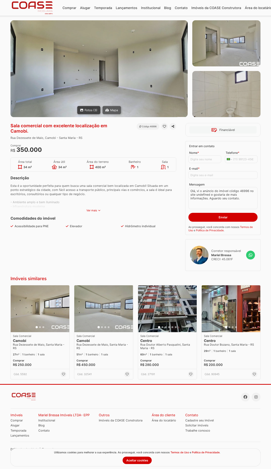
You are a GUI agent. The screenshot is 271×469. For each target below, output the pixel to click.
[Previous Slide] (14, 308)
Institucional (150, 8)
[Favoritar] (164, 126)
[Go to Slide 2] (40, 327)
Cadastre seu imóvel (199, 420)
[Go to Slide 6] (176, 327)
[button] (40, 308)
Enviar (223, 217)
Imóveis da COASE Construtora (216, 8)
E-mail (194, 168)
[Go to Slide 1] (37, 327)
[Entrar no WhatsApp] (250, 255)
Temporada (103, 8)
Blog (167, 8)
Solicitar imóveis (196, 425)
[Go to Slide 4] (109, 327)
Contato (181, 8)
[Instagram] (256, 397)
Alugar (85, 8)
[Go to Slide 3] (43, 327)
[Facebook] (245, 397)
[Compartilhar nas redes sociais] (173, 126)
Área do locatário (164, 420)
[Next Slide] (65, 308)
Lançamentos (126, 8)
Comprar (69, 8)
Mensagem (197, 184)
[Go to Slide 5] (172, 327)
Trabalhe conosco (197, 430)
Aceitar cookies (137, 460)
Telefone (232, 153)
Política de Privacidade (210, 230)
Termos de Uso (180, 452)
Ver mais (91, 210)
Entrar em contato (202, 146)
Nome (194, 153)
